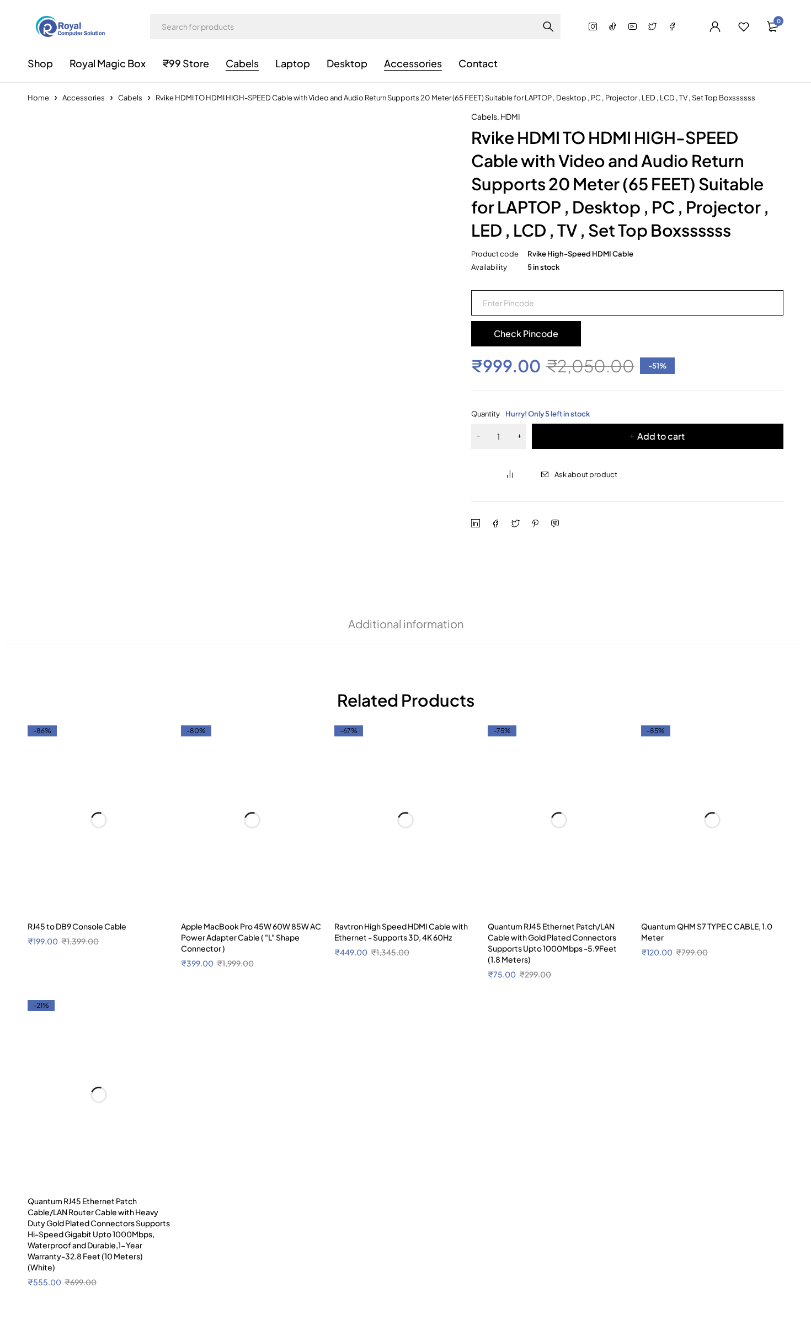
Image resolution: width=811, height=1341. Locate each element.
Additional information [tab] (405, 1267)
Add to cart (661, 436)
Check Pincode (526, 333)
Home (38, 97)
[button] (432, 124)
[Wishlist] (744, 26)
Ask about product (585, 474)
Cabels (130, 97)
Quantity (530, 413)
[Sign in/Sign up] (715, 26)
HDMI (510, 116)
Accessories (83, 97)
